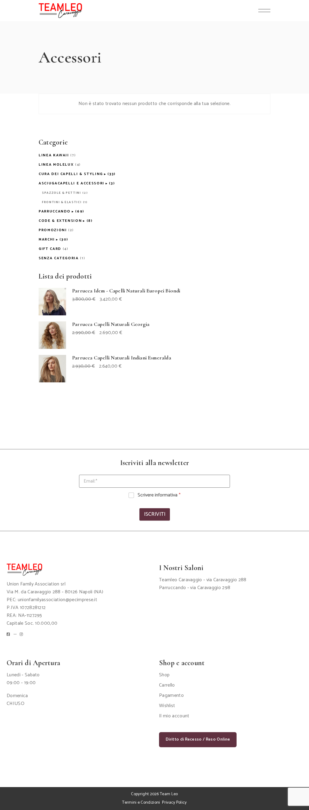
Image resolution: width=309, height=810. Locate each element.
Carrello (167, 685)
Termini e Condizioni (141, 802)
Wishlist (167, 706)
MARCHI (47, 239)
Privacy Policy (174, 802)
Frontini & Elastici (61, 202)
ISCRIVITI (154, 514)
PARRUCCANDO (55, 211)
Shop (164, 675)
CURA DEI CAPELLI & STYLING (71, 174)
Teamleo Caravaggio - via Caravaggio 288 (202, 580)
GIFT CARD (50, 249)
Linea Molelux (56, 164)
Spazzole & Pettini (61, 192)
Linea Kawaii (54, 155)
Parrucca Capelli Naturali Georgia (110, 324)
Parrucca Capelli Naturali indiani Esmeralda (121, 357)
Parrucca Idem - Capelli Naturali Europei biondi (126, 290)
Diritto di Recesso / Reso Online (198, 739)
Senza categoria (59, 258)
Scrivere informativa (159, 495)
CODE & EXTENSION (60, 221)
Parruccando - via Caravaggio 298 (194, 588)
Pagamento (171, 695)
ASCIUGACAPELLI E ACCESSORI (71, 183)
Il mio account (174, 716)
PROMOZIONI (53, 230)
